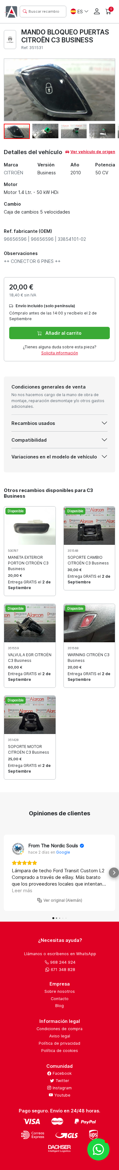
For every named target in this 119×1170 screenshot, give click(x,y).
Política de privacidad (59, 1043)
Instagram (61, 1088)
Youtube (61, 1095)
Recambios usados (33, 423)
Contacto (60, 998)
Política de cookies (59, 1050)
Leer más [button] (22, 890)
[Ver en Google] (18, 849)
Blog (59, 1005)
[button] (5, 873)
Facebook (61, 1073)
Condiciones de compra (59, 1028)
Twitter (61, 1080)
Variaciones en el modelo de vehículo (54, 456)
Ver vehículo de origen (92, 151)
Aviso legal (59, 1036)
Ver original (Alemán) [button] (62, 900)
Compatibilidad (29, 440)
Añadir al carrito (63, 333)
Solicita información (59, 353)
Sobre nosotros (59, 991)
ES (80, 11)
